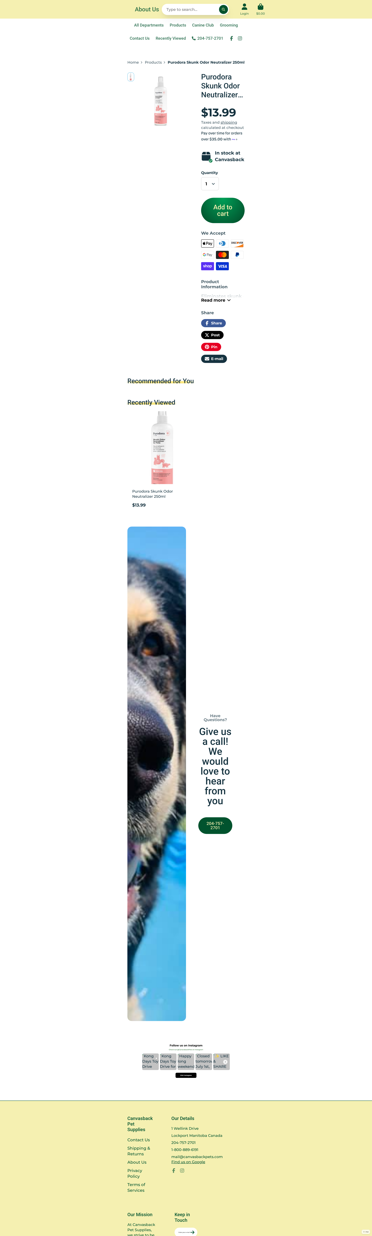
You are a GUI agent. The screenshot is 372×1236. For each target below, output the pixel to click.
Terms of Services (136, 1187)
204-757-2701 (210, 38)
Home (133, 62)
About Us (147, 9)
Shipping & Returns (138, 1151)
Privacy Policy (134, 1173)
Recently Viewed (171, 38)
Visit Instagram (186, 1075)
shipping (229, 122)
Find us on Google (188, 1162)
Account (244, 9)
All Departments (149, 25)
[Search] (223, 9)
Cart (260, 9)
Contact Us (140, 38)
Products (178, 25)
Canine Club (203, 25)
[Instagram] (240, 38)
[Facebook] (231, 38)
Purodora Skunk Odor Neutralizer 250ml (163, 461)
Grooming (229, 25)
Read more (213, 300)
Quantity (209, 172)
